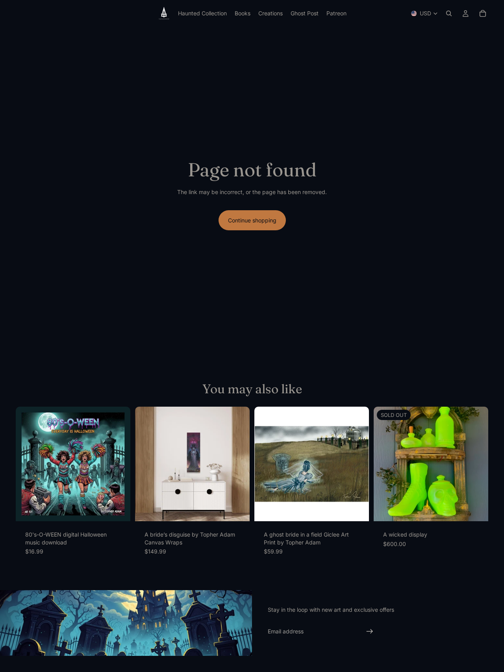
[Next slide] (118, 464)
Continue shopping (252, 220)
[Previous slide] (27, 464)
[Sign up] (369, 631)
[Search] (449, 13)
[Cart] (482, 13)
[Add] (118, 509)
